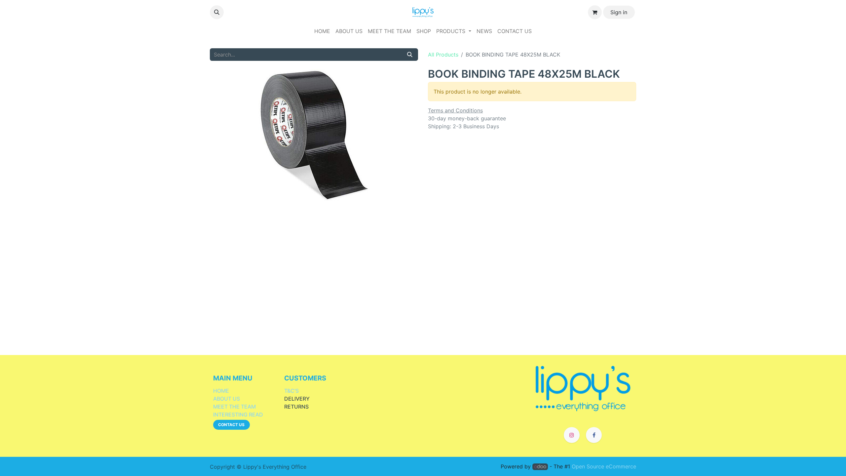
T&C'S (291, 390)
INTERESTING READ (238, 414)
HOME (221, 390)
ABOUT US (226, 398)
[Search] (410, 54)
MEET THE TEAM (234, 406)
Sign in (618, 12)
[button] (217, 12)
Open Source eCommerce (604, 466)
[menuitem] (322, 31)
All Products (443, 54)
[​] (583, 387)
